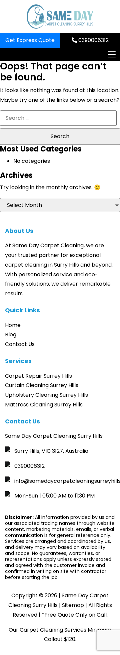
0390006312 (93, 40)
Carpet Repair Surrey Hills (38, 376)
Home (13, 325)
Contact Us (20, 344)
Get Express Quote (30, 40)
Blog (10, 334)
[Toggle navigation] (111, 54)
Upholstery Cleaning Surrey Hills (46, 395)
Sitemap (73, 605)
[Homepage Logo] (60, 16)
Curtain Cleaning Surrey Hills (41, 385)
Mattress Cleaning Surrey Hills (44, 404)
